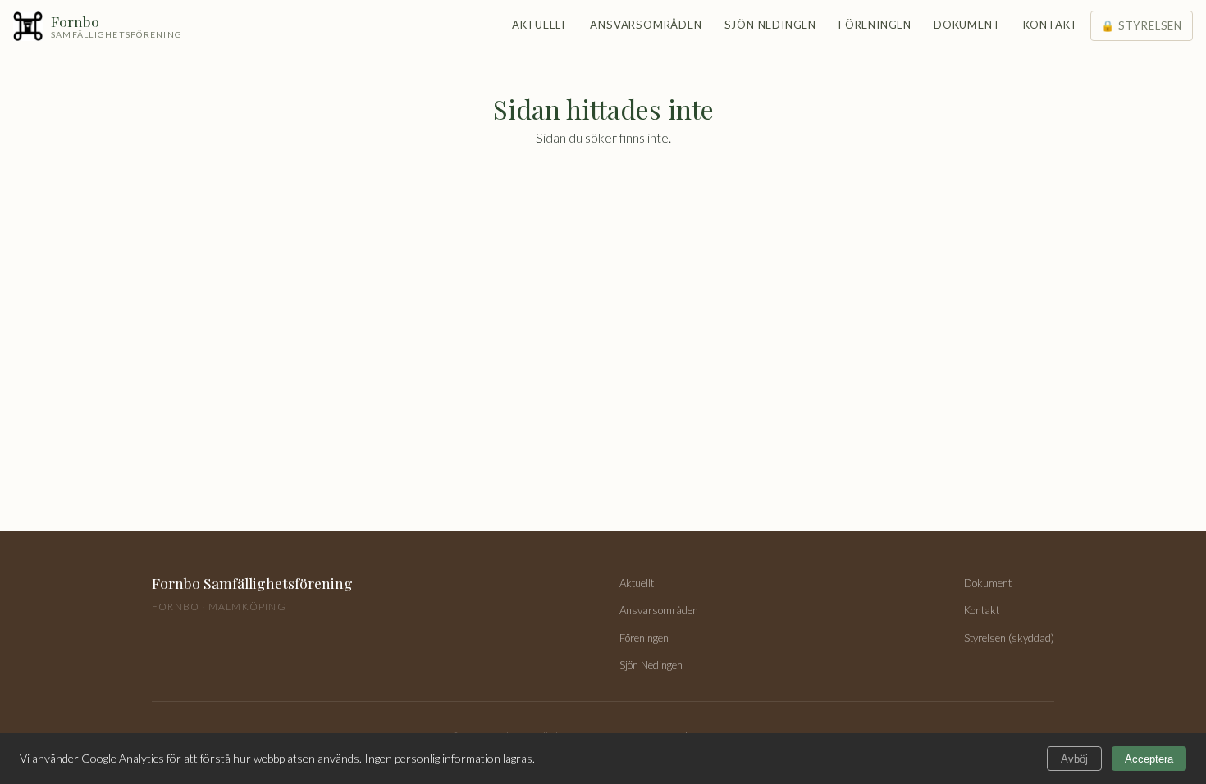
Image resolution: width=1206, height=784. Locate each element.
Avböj (1074, 759)
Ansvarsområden (645, 24)
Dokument (967, 24)
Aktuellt (540, 24)
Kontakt (1051, 24)
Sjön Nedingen (770, 24)
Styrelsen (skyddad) (1009, 638)
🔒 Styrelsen (1141, 25)
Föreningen (874, 24)
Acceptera (1149, 759)
